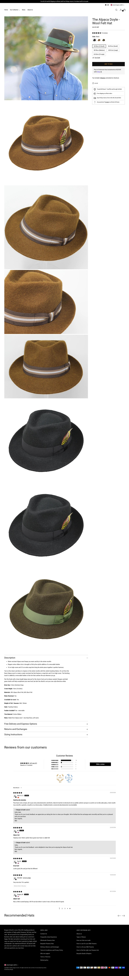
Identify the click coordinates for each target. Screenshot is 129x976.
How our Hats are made (83, 940)
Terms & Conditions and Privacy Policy (51, 950)
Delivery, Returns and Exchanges (49, 947)
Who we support (45, 953)
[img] (17, 793)
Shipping (102, 78)
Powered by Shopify (8, 969)
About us (79, 934)
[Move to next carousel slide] (123, 915)
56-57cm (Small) (113, 46)
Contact (107, 102)
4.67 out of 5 (33, 763)
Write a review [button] (100, 764)
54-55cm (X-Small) (99, 46)
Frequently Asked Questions (48, 937)
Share (96, 83)
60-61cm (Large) (113, 50)
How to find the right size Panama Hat (88, 950)
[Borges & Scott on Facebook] (106, 5)
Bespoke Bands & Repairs (84, 953)
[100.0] (68, 777)
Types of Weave (81, 937)
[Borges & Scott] (5, 6)
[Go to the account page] (120, 10)
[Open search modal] (116, 10)
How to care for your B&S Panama (86, 943)
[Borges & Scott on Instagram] (108, 5)
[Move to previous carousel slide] (119, 915)
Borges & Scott (16, 967)
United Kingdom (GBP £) (118, 5)
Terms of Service (45, 957)
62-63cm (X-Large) (99, 54)
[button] (96, 33)
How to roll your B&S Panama (85, 947)
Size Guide (97, 57)
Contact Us (43, 934)
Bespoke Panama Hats (47, 943)
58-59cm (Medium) (99, 50)
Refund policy (44, 960)
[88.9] (60, 777)
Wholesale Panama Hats (47, 940)
